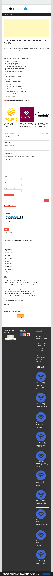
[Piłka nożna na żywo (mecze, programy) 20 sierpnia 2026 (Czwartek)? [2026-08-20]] (41, 460)
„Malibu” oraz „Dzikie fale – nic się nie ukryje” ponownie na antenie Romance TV (26, 125)
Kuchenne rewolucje (9, 264)
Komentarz (7, 159)
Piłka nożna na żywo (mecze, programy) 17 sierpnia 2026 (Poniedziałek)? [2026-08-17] (42, 523)
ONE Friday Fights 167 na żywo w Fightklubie (15, 289)
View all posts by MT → (10, 145)
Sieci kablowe (39, 352)
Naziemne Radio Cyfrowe (41, 338)
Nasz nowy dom (8, 266)
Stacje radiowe (39, 341)
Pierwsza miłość (8, 258)
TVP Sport (24, 100)
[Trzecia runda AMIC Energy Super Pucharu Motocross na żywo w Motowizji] (42, 115)
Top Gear (6, 272)
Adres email (7, 182)
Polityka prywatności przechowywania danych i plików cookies (18, 240)
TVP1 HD (29, 100)
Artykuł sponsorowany (41, 355)
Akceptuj (46, 574)
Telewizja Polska (21, 38)
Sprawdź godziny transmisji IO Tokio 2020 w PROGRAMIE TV (26, 54)
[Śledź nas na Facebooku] (21, 334)
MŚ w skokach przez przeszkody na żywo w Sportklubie (17, 298)
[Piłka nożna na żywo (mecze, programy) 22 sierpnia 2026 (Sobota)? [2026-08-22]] (41, 421)
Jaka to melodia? (8, 263)
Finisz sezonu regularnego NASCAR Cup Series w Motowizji (18, 293)
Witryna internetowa (9, 188)
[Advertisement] (26, 28)
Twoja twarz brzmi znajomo (10, 271)
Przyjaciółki (7, 260)
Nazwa (6, 176)
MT (12, 45)
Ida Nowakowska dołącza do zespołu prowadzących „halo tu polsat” (19, 291)
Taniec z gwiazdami (8, 269)
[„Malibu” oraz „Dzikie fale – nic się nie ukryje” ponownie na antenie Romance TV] (27, 115)
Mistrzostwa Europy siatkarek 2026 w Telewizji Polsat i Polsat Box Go (20, 295)
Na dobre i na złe (8, 252)
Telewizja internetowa (41, 343)
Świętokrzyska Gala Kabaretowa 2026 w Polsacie (9, 125)
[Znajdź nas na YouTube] (28, 334)
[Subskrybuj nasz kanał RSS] (24, 334)
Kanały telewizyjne (8, 38)
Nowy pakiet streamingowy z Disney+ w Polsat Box (16, 286)
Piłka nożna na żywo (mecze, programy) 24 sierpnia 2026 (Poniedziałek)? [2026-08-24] (42, 385)
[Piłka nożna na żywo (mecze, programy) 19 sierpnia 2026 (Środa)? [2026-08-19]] (41, 479)
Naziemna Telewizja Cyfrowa (42, 334)
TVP (21, 100)
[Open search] (48, 14)
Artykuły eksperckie (40, 357)
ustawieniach (37, 574)
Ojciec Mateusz (7, 257)
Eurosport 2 (16, 100)
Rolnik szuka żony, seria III (10, 267)
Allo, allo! (6, 261)
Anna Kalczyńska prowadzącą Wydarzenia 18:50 (15, 300)
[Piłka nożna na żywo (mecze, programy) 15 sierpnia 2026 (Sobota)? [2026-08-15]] (41, 559)
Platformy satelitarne (40, 350)
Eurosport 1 (10, 100)
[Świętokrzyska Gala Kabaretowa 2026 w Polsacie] (11, 115)
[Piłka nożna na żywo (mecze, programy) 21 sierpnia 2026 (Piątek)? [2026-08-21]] (41, 441)
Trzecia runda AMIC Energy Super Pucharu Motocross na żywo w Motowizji (42, 125)
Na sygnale (6, 253)
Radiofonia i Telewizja (40, 345)
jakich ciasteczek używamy (22, 574)
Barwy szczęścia (8, 249)
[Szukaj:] (26, 200)
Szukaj (6, 229)
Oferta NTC (14, 38)
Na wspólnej (7, 255)
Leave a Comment (17, 45)
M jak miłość (7, 250)
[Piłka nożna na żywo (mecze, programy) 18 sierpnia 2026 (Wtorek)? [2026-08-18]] (41, 499)
